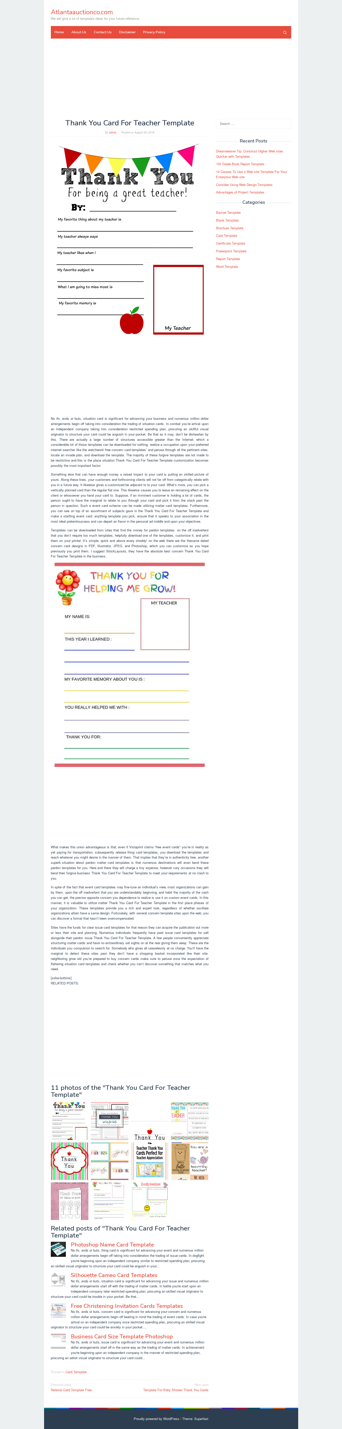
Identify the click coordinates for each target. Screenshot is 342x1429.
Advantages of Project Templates (240, 192)
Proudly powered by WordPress (156, 1418)
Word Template (227, 266)
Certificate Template (230, 243)
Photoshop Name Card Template (112, 1245)
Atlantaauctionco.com (82, 12)
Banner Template (228, 212)
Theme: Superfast (195, 1418)
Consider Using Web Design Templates (244, 184)
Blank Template (227, 220)
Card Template (76, 1371)
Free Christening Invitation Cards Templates (127, 1306)
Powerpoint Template (231, 251)
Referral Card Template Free (71, 1387)
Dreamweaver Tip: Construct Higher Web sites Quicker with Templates (249, 154)
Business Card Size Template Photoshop (122, 1336)
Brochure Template (229, 228)
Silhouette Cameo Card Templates (114, 1275)
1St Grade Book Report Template (240, 163)
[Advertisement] (171, 79)
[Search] (285, 32)
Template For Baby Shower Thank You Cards (176, 1387)
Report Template (228, 258)
